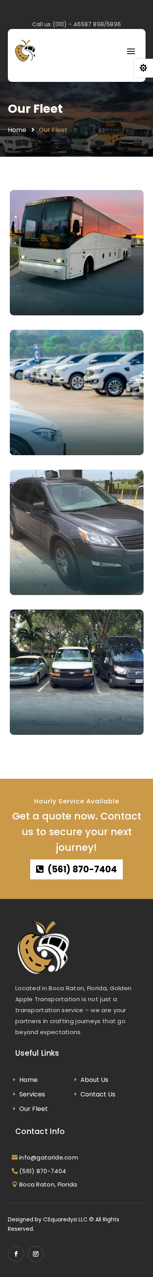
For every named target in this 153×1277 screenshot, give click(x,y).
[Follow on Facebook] (16, 1254)
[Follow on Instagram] (35, 1254)
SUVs (34, 570)
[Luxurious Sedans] (77, 672)
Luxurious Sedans (64, 710)
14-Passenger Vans (68, 440)
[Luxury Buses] (77, 252)
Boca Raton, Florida (48, 1184)
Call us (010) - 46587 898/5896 (76, 24)
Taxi (27, 724)
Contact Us (97, 1094)
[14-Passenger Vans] (77, 392)
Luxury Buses (53, 300)
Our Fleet (35, 109)
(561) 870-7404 (82, 869)
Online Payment (44, 584)
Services (32, 1094)
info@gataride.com (48, 1157)
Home (17, 129)
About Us (94, 1079)
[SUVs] (77, 532)
